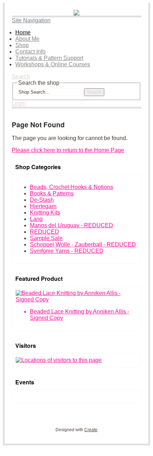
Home (23, 32)
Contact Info (30, 52)
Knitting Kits (45, 213)
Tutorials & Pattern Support (49, 58)
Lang (36, 219)
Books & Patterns (52, 193)
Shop (22, 45)
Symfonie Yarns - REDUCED (67, 251)
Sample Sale (46, 238)
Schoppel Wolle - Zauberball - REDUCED (83, 244)
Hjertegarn (43, 206)
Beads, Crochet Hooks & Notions (71, 187)
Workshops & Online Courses (52, 64)
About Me (27, 39)
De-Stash (42, 200)
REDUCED (44, 232)
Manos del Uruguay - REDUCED (71, 225)
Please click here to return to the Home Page (68, 150)
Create (90, 429)
